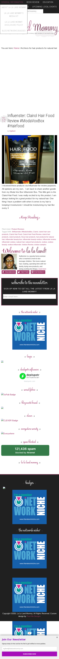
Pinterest (39, 272)
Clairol (35, 232)
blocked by (28, 451)
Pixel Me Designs (34, 616)
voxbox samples (40, 245)
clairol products (15, 237)
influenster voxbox (9, 242)
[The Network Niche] (29, 348)
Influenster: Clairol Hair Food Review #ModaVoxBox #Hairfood (30, 120)
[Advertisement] (29, 82)
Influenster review (49, 239)
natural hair (20, 242)
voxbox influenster (14, 245)
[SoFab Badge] (8, 394)
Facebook (10, 272)
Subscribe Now (29, 654)
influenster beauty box (13, 239)
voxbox (44, 242)
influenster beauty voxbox (32, 239)
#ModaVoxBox (27, 232)
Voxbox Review (27, 245)
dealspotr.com (29, 381)
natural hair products (33, 242)
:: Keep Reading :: (29, 217)
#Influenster (16, 232)
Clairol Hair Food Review (32, 234)
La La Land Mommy (29, 27)
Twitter (25, 272)
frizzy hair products (28, 237)
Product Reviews (18, 229)
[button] (29, 639)
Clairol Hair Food (15, 234)
